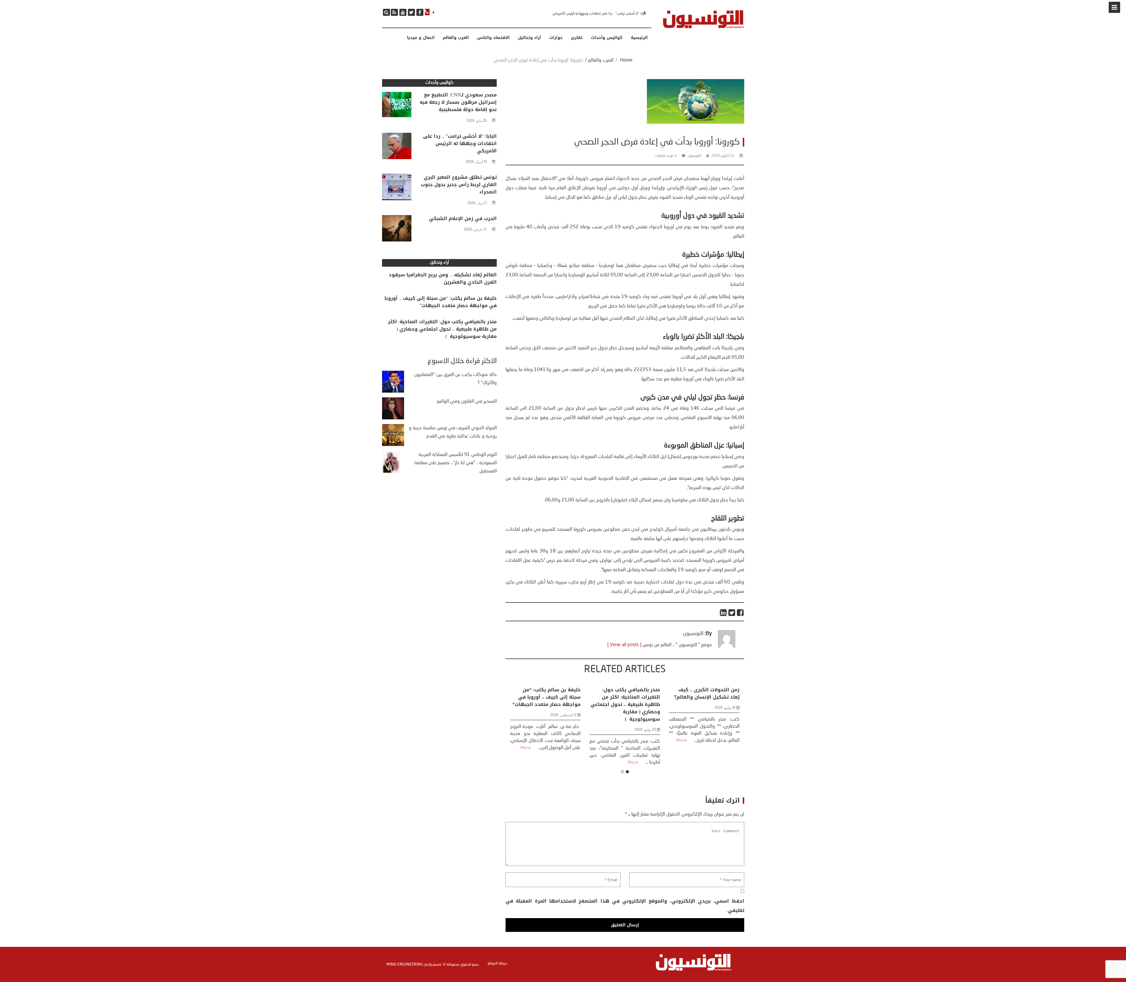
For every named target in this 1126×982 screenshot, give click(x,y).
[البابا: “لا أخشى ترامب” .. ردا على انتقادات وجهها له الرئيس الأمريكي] (396, 147)
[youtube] (402, 12)
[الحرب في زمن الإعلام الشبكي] (396, 229)
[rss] (394, 12)
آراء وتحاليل (529, 37)
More (553, 762)
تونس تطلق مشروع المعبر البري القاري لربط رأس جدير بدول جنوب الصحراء (596, 14)
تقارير (577, 37)
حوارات (556, 37)
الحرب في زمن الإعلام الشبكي (463, 218)
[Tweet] (732, 613)
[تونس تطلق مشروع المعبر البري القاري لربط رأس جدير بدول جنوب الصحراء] (396, 188)
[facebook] (419, 12)
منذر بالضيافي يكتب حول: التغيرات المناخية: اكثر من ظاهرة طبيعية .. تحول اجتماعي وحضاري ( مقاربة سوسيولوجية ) (546, 704)
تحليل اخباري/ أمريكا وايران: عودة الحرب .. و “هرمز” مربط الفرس (706, 697)
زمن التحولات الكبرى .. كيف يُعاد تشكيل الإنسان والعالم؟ (627, 693)
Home (626, 60)
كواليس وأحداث (607, 37)
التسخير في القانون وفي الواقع (467, 401)
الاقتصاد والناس (493, 37)
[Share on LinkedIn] (723, 613)
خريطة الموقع (497, 963)
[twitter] (411, 12)
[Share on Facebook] (740, 613)
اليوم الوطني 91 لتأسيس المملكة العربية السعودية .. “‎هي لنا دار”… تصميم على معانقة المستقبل (455, 463)
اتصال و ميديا (421, 37)
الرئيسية (639, 37)
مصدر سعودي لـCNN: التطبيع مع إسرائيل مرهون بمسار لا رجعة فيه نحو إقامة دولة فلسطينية (458, 102)
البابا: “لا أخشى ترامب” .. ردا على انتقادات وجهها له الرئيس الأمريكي (460, 143)
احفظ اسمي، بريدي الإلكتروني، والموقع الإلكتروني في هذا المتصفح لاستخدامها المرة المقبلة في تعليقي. (625, 905)
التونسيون (694, 156)
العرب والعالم (456, 37)
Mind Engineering (404, 964)
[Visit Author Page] (726, 646)
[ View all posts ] (624, 645)
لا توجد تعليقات (665, 156)
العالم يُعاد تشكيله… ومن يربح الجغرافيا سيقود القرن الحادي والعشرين (443, 278)
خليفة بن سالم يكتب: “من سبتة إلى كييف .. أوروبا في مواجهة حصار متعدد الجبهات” (440, 302)
